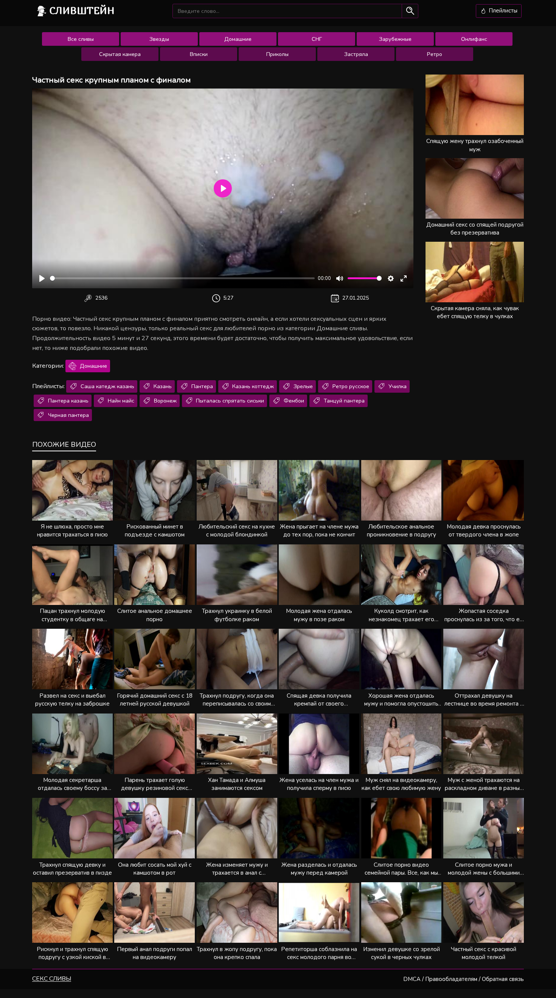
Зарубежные (395, 39)
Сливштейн (82, 10)
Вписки (199, 54)
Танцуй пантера (343, 400)
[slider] (182, 278)
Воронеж (164, 400)
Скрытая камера (120, 54)
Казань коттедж (252, 386)
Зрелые (302, 386)
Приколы (277, 54)
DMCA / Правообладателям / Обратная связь (463, 979)
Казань (162, 386)
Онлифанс (474, 39)
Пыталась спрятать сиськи (229, 400)
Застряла (356, 54)
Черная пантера (68, 415)
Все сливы (81, 39)
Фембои (293, 400)
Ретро (434, 54)
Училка (397, 386)
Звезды (159, 39)
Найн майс (120, 400)
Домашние (238, 39)
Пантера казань (68, 400)
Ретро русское (350, 386)
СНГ (317, 39)
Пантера (201, 386)
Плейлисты (502, 10)
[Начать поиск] (410, 11)
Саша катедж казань (106, 386)
